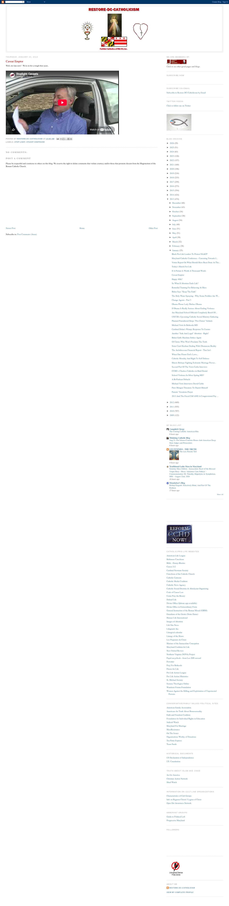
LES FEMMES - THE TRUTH (182, 449)
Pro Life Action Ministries (177, 676)
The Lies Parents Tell (188, 451)
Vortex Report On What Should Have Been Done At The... (196, 262)
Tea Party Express (174, 740)
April (174, 237)
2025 (172, 147)
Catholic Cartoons (174, 577)
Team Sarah (172, 744)
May (174, 233)
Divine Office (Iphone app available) (182, 603)
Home (82, 228)
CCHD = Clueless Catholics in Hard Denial (189, 370)
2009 (172, 415)
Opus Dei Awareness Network (179, 803)
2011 (172, 406)
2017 (172, 181)
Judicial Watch (173, 722)
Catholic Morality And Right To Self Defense (190, 358)
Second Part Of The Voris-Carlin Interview (189, 366)
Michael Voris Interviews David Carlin (188, 383)
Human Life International (177, 617)
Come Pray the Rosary (176, 595)
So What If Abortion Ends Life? (185, 283)
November (176, 207)
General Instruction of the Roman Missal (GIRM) (187, 610)
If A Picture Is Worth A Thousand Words (189, 270)
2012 (172, 402)
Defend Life (171, 599)
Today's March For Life (181, 266)
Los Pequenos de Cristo (176, 639)
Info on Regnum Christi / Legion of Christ (184, 799)
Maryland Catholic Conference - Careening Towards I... (195, 258)
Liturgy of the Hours (175, 636)
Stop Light (19, 142)
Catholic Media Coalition (177, 581)
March (175, 241)
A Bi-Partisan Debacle (181, 379)
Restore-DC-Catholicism (182, 888)
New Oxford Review (175, 650)
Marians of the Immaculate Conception (183, 643)
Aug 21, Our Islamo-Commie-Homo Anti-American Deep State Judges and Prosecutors (192, 441)
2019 (172, 173)
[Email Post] (57, 139)
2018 (172, 177)
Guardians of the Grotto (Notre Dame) (182, 614)
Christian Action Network (177, 778)
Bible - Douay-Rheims (176, 563)
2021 (172, 164)
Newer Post (10, 228)
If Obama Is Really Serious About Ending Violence (193, 308)
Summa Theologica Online (178, 683)
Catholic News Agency (176, 584)
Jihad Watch (172, 782)
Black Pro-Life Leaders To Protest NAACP (189, 254)
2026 (172, 143)
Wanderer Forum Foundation (179, 687)
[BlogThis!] (63, 139)
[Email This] (61, 139)
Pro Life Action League (176, 672)
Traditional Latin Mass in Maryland (185, 466)
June (174, 228)
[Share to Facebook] (68, 139)
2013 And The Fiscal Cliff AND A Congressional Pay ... (195, 396)
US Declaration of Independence (180, 757)
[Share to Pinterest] (71, 139)
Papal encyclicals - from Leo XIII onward (184, 658)
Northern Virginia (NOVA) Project (181, 654)
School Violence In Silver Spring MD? (188, 375)
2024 (172, 151)
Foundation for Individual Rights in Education (186, 718)
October (175, 211)
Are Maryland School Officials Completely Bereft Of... (194, 312)
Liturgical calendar (174, 632)
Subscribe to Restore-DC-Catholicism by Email (186, 92)
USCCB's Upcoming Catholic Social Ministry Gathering (195, 316)
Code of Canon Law (175, 592)
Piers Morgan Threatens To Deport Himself (190, 387)
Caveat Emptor (178, 274)
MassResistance (173, 729)
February (176, 245)
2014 (172, 194)
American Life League (176, 555)
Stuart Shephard (35, 142)
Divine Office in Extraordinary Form (182, 606)
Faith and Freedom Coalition (178, 714)
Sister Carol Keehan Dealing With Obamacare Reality (194, 345)
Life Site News (173, 625)
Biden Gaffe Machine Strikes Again (186, 337)
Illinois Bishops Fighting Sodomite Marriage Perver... (194, 362)
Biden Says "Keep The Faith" (184, 291)
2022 (172, 160)
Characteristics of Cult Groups (179, 795)
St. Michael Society (175, 679)
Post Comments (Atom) (27, 234)
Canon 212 (171, 566)
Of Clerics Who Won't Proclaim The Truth (189, 341)
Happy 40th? (177, 279)
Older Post (153, 228)
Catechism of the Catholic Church (181, 573)
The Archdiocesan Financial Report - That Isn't (191, 350)
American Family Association (179, 707)
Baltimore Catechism (175, 559)
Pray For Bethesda (174, 665)
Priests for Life (173, 668)
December (176, 202)
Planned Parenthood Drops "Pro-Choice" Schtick (192, 320)
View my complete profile (180, 892)
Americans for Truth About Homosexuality (184, 711)
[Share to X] (66, 139)
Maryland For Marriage (176, 725)
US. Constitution (173, 761)
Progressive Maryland (176, 820)
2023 (172, 155)
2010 (172, 410)
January (175, 250)
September (177, 215)
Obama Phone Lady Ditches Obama (187, 304)
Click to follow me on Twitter (179, 105)
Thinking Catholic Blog (179, 437)
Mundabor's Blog (177, 482)
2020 (172, 168)
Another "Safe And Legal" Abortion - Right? (190, 333)
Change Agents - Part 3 (181, 300)
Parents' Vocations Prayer (182, 391)
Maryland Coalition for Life (178, 646)
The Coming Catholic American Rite (184, 431)
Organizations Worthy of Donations (181, 736)
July (174, 224)
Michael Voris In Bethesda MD (185, 325)
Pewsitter (170, 661)
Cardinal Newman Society (177, 570)
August (175, 220)
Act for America (173, 774)
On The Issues (173, 733)
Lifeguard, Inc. (173, 628)
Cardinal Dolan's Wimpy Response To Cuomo (191, 329)
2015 (172, 190)
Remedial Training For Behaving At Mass (189, 287)
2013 (172, 199)
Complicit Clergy (176, 429)
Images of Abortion (175, 621)
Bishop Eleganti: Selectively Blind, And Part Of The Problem (190, 486)
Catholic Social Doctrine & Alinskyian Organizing (187, 588)
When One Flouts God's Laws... (185, 354)
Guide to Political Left (176, 816)
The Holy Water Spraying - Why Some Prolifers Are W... (195, 295)
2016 (172, 186)
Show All (220, 494)
